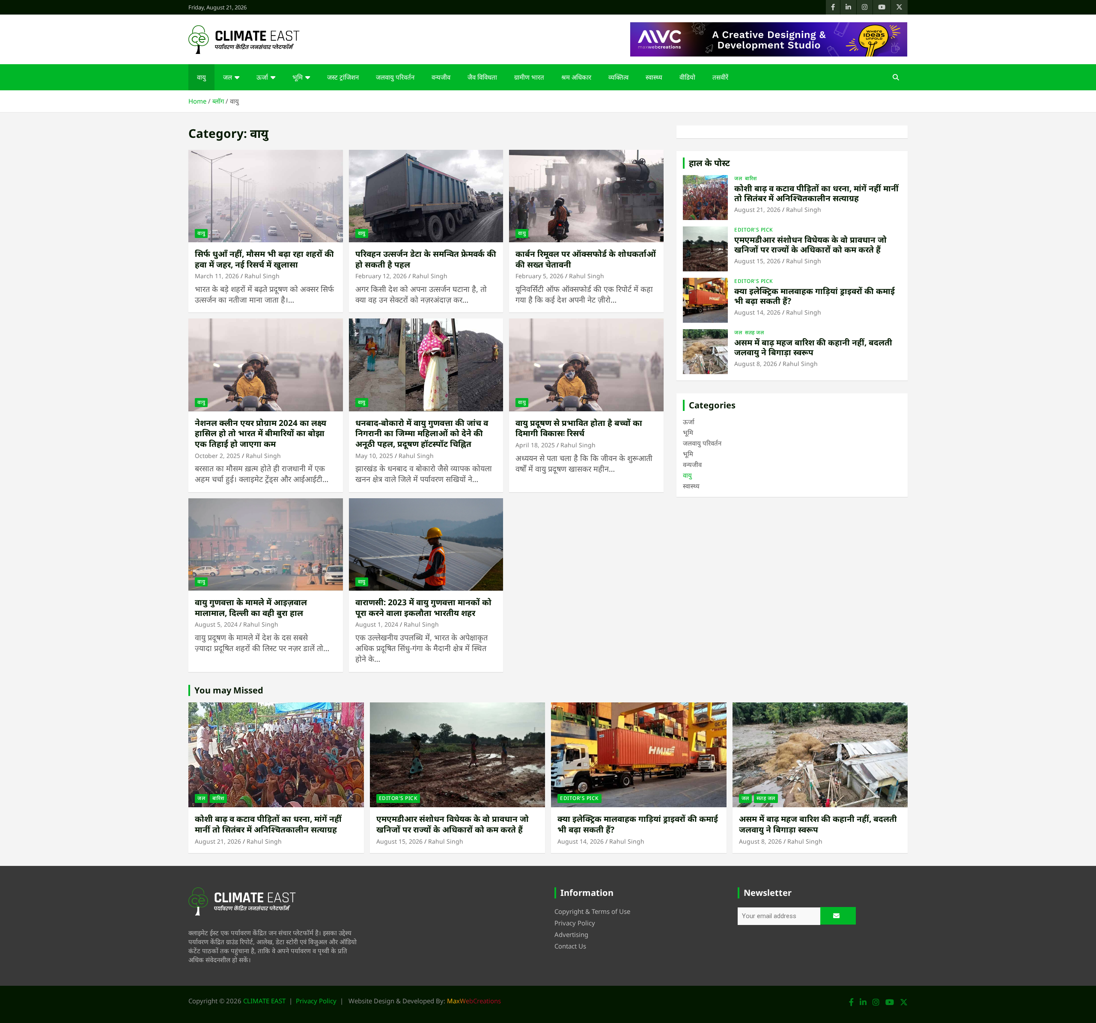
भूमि (297, 77)
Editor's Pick (753, 229)
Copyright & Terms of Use (592, 911)
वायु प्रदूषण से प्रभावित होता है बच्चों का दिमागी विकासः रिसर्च (578, 428)
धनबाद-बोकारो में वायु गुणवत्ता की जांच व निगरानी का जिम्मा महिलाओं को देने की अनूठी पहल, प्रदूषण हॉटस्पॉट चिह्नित (421, 433)
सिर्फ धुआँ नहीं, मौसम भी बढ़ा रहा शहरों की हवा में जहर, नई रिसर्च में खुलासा (264, 259)
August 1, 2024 (376, 624)
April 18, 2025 (535, 445)
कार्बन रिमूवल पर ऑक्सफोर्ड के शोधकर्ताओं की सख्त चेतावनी (585, 259)
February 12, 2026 (381, 276)
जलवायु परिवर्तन (395, 77)
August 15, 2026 (757, 261)
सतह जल (754, 332)
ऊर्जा (262, 77)
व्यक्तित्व (618, 77)
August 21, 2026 (757, 209)
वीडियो (687, 77)
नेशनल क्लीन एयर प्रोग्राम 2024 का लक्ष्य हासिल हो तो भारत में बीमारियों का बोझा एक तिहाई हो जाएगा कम (260, 433)
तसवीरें (720, 77)
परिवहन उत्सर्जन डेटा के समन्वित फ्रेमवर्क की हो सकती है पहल (425, 259)
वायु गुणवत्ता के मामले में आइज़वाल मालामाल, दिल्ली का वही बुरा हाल (251, 608)
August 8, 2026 (755, 364)
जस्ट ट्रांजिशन (343, 77)
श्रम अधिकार (576, 77)
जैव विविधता (482, 77)
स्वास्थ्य (654, 77)
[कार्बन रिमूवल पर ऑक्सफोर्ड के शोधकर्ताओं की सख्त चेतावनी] (586, 196)
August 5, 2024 (216, 624)
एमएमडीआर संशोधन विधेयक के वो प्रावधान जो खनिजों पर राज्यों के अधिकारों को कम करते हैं (810, 244)
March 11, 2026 (217, 276)
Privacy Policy (574, 923)
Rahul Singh (262, 276)
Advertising (571, 934)
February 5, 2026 (539, 276)
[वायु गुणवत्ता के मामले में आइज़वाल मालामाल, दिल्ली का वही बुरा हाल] (265, 544)
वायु (201, 77)
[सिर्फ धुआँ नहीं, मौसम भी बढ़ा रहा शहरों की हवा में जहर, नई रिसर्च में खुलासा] (265, 196)
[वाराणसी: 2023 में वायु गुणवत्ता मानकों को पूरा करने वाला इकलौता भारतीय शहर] (426, 544)
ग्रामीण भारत (529, 77)
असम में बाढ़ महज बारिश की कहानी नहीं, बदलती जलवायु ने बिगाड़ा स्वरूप (813, 347)
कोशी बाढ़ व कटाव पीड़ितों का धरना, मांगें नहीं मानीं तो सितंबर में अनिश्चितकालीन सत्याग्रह (816, 193)
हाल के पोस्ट (709, 163)
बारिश (751, 178)
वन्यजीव (441, 77)
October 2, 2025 (217, 456)
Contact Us (570, 946)
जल (227, 77)
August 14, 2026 (757, 312)
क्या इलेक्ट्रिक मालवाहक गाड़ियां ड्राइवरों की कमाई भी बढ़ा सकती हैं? (814, 295)
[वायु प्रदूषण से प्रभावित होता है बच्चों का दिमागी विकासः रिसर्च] (586, 365)
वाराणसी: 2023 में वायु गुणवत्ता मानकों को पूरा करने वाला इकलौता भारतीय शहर (423, 608)
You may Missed (228, 690)
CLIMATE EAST (264, 1000)
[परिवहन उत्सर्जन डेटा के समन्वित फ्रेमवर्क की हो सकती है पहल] (426, 196)
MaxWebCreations (474, 1000)
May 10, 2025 (374, 456)
